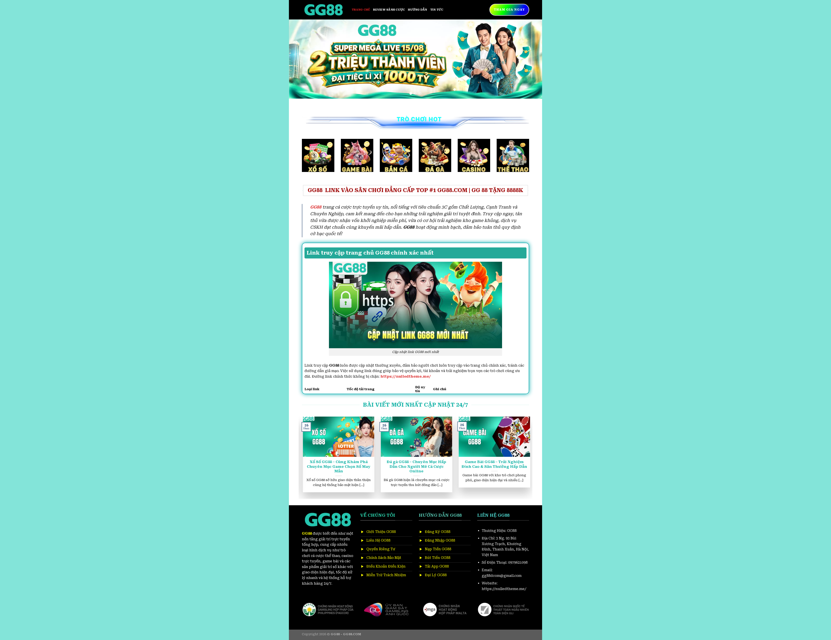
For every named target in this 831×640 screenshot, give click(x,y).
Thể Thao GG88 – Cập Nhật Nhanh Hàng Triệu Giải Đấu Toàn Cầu (411, 464)
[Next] (531, 59)
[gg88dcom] (323, 9)
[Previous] (299, 59)
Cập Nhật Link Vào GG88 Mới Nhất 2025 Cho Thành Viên (488, 464)
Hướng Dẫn (417, 9)
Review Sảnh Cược (389, 9)
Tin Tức (436, 9)
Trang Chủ (361, 9)
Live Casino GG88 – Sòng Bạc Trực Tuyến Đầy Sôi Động (332, 464)
